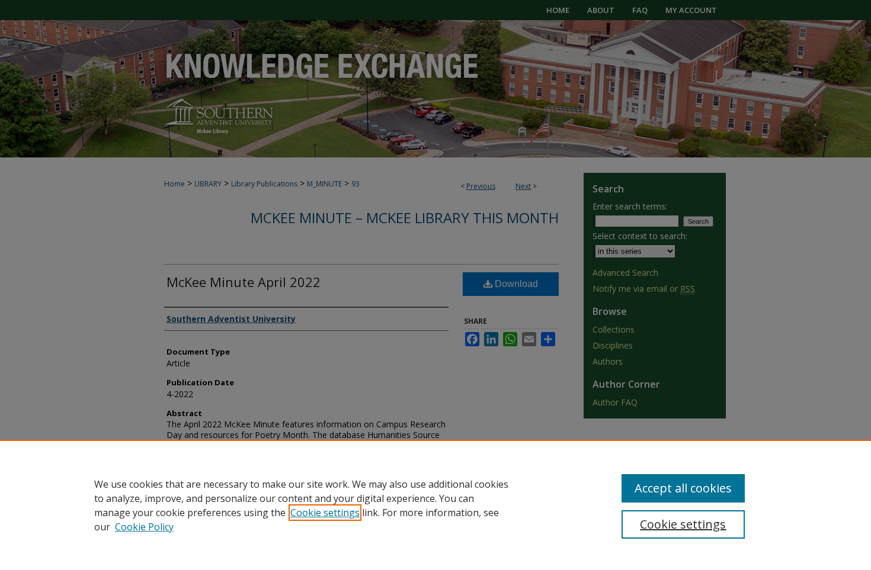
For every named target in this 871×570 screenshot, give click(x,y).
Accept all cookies (683, 488)
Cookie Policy (144, 526)
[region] (435, 505)
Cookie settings (325, 512)
